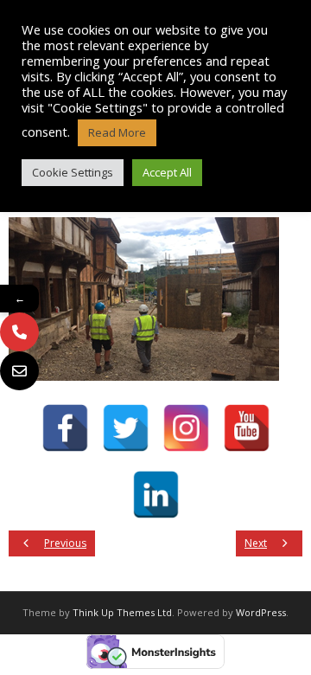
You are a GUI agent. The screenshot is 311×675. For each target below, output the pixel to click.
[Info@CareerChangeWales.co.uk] (19, 370)
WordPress (261, 612)
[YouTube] (246, 428)
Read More (117, 132)
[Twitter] (125, 428)
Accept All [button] (167, 172)
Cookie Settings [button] (72, 172)
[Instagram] (186, 428)
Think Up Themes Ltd (122, 612)
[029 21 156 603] (19, 331)
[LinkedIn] (156, 494)
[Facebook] (65, 428)
